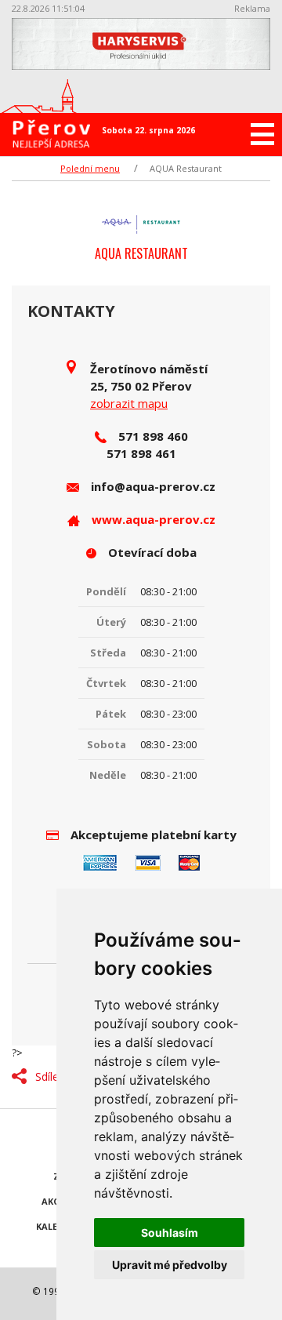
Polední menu (90, 168)
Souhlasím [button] (169, 1232)
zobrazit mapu (129, 403)
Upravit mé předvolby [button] (169, 1264)
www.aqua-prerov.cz (153, 519)
